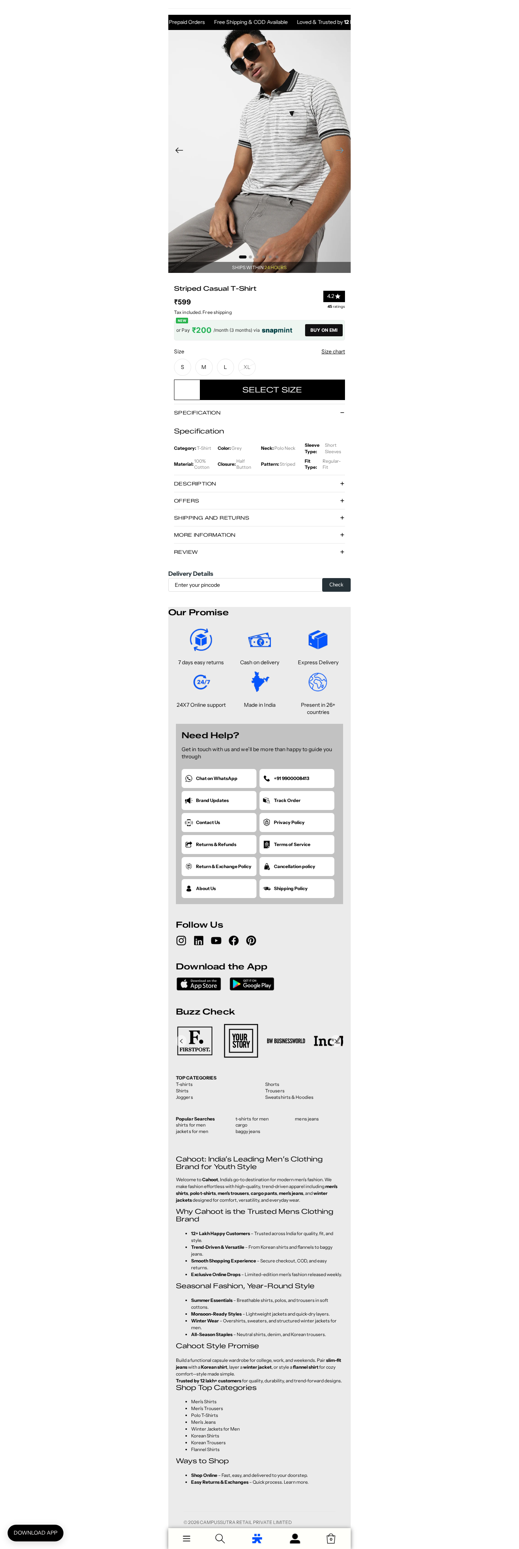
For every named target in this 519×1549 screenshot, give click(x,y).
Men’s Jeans (203, 1422)
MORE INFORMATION (204, 535)
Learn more (295, 1482)
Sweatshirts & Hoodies (289, 1097)
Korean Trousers (208, 1442)
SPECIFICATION (197, 413)
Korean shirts (274, 1247)
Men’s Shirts (204, 1401)
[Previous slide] (176, 151)
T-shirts (184, 1084)
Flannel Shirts (205, 1449)
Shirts (182, 1091)
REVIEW (186, 552)
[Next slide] (342, 151)
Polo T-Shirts (204, 1415)
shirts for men (191, 1125)
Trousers (275, 1091)
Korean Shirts (205, 1436)
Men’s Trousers (207, 1408)
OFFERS (186, 501)
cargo (242, 1125)
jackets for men (192, 1131)
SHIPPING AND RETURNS (211, 518)
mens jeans (307, 1119)
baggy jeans (248, 1131)
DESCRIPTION (195, 484)
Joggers (184, 1097)
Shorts (272, 1084)
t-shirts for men (252, 1119)
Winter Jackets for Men (215, 1429)
